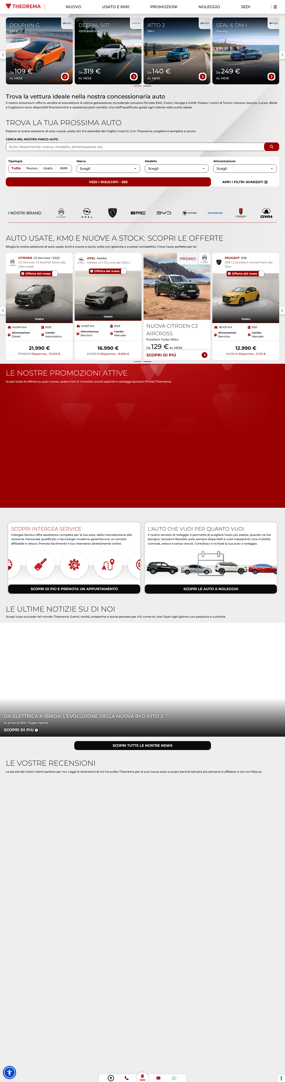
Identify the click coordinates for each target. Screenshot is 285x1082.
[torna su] (111, 1078)
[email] (158, 1078)
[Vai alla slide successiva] (147, 361)
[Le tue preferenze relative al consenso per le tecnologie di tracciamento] (281, 1078)
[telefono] (126, 1078)
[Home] (25, 7)
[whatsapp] (174, 1078)
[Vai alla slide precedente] (138, 361)
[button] (9, 1072)
